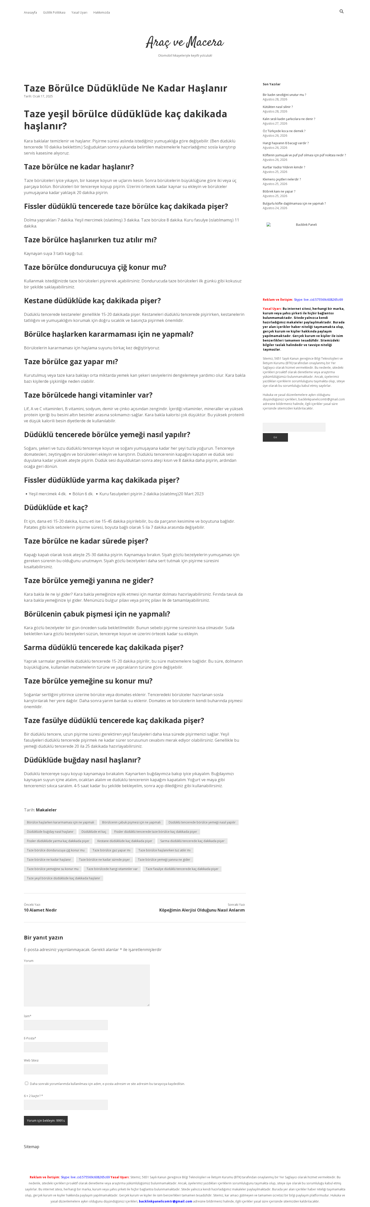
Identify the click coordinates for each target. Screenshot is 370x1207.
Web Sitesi (31, 1060)
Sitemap (31, 1146)
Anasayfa (30, 12)
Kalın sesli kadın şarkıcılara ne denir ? (289, 119)
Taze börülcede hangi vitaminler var (112, 869)
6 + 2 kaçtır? (33, 1096)
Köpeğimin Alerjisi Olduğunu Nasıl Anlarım (202, 910)
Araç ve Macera (185, 42)
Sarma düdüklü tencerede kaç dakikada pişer (192, 841)
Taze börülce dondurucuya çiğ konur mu (56, 850)
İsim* (27, 1016)
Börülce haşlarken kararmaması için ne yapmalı (60, 822)
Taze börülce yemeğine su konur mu (53, 869)
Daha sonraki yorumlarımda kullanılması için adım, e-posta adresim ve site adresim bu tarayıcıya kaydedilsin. (107, 1084)
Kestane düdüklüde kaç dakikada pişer (124, 841)
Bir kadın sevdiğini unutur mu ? (284, 95)
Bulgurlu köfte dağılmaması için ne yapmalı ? (294, 203)
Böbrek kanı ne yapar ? (279, 191)
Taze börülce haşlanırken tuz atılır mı (164, 850)
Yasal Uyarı (79, 12)
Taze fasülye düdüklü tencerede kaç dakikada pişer (182, 869)
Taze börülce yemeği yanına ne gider (164, 859)
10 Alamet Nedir (40, 910)
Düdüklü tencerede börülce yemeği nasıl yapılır (202, 822)
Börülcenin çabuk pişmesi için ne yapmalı (131, 822)
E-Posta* (30, 1038)
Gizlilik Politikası (54, 12)
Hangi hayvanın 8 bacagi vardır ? (286, 143)
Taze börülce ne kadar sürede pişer (104, 859)
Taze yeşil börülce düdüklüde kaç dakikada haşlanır (63, 878)
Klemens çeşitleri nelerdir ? (282, 179)
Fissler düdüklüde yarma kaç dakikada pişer (58, 841)
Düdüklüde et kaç (94, 831)
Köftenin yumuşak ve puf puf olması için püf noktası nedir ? (304, 155)
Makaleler (46, 810)
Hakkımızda (101, 12)
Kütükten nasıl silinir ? (278, 107)
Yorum (28, 961)
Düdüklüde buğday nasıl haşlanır (50, 831)
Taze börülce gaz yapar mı (111, 850)
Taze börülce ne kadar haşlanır (49, 859)
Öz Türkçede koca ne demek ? (284, 131)
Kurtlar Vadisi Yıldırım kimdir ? (284, 167)
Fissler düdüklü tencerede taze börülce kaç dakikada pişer (155, 831)
